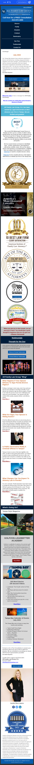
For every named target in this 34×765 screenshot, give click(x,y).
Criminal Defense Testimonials (17, 356)
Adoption (17, 30)
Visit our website (17, 666)
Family (17, 26)
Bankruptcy (17, 36)
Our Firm (17, 41)
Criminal (17, 33)
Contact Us (17, 47)
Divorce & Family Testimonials (17, 352)
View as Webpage (27, 7)
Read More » (5, 399)
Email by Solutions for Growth (17, 762)
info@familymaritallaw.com (10, 662)
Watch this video (7, 95)
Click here (7, 151)
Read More (17, 560)
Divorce (17, 23)
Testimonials (17, 44)
